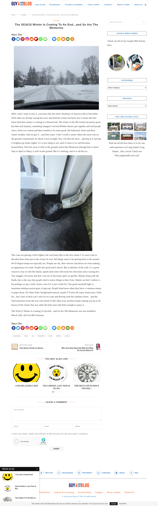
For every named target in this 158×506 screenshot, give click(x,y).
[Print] (63, 39)
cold (26, 335)
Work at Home (123, 5)
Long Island (40, 5)
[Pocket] (50, 39)
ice (33, 335)
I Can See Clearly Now (26, 385)
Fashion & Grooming (74, 5)
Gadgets (108, 5)
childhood (16, 335)
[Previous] (109, 63)
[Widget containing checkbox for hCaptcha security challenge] (30, 441)
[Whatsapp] (41, 39)
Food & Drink (93, 5)
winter (67, 335)
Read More (122, 503)
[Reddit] (32, 39)
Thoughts (23, 15)
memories (41, 335)
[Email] (68, 39)
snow (50, 335)
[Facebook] (14, 39)
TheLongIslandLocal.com (127, 155)
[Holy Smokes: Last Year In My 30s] (56, 373)
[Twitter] (18, 39)
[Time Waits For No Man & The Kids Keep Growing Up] (87, 373)
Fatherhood (54, 5)
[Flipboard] (36, 39)
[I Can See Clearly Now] (26, 373)
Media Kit (139, 5)
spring (58, 335)
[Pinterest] (23, 39)
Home (13, 15)
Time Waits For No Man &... (26, 498)
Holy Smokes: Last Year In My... (25, 487)
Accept (113, 503)
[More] (72, 39)
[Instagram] (27, 39)
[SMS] (45, 39)
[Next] (142, 63)
